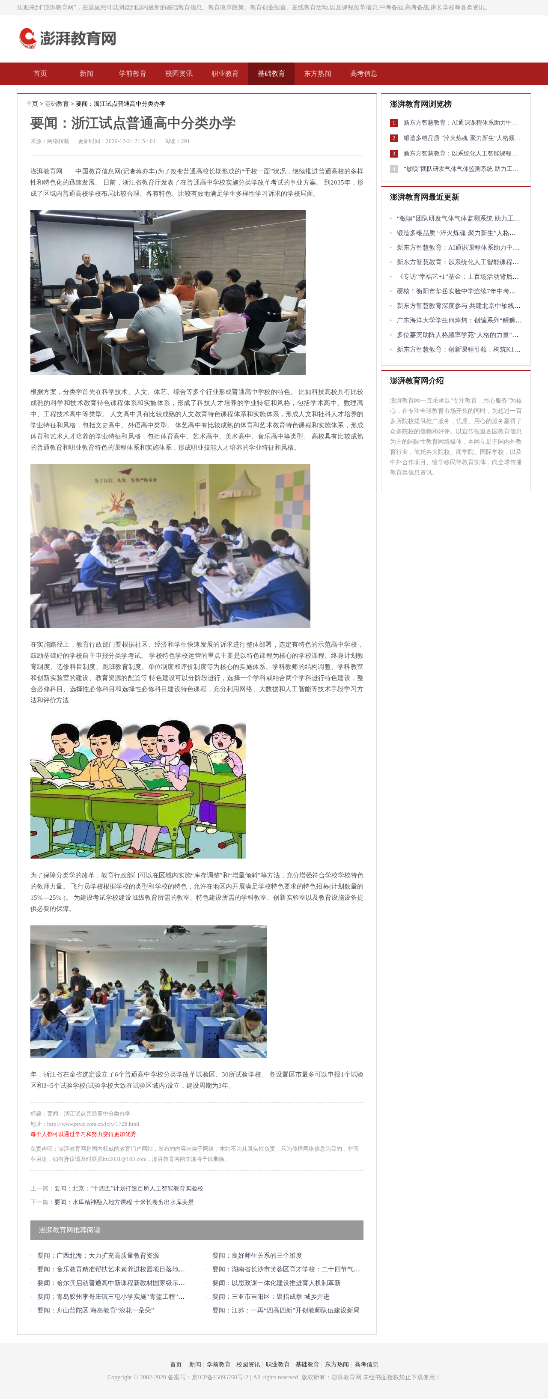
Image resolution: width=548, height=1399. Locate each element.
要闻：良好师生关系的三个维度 (257, 1255)
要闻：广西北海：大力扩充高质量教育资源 (98, 1255)
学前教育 (132, 73)
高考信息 (364, 73)
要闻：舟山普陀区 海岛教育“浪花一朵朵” (95, 1310)
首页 (40, 73)
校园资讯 (179, 73)
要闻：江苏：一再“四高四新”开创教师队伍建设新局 (286, 1310)
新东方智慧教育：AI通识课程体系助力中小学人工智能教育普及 (463, 122)
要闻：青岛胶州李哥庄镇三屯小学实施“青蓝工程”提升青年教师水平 (133, 1296)
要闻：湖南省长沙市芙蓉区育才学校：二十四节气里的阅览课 (299, 1269)
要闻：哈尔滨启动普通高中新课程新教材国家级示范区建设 (120, 1283)
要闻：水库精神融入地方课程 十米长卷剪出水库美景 (124, 1202)
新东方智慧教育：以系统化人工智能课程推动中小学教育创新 (463, 153)
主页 (32, 104)
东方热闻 (317, 73)
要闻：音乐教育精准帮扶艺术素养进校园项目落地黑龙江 (117, 1269)
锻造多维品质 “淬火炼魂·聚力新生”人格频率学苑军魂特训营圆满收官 (463, 138)
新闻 (86, 73)
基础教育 (271, 73)
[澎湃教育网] (70, 50)
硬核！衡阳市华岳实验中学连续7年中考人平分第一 (469, 291)
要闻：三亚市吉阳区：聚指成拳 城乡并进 (271, 1296)
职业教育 (225, 73)
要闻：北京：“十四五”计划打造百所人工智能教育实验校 (128, 1188)
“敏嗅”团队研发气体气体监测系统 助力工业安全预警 (463, 169)
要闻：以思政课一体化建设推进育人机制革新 (276, 1283)
